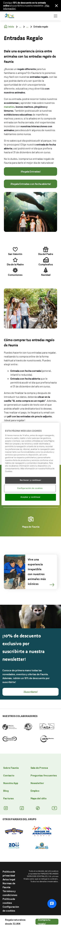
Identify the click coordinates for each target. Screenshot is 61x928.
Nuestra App (10, 783)
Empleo (35, 790)
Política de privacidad (9, 873)
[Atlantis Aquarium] (42, 845)
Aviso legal (9, 879)
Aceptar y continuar (30, 497)
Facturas (8, 798)
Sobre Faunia (11, 767)
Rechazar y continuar (30, 480)
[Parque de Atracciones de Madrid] (41, 830)
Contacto (8, 775)
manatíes (9, 106)
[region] (30, 464)
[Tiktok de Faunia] (38, 808)
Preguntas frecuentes (44, 775)
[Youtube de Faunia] (54, 808)
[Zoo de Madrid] (14, 845)
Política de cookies (9, 900)
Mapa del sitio (39, 798)
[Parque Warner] (14, 830)
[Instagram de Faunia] (6, 808)
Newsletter (37, 783)
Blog (6, 790)
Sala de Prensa (39, 767)
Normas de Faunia (9, 885)
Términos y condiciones (10, 892)
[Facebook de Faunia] (22, 808)
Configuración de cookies (11, 908)
